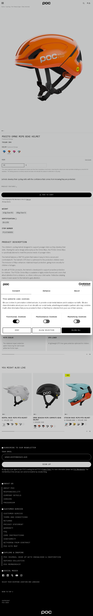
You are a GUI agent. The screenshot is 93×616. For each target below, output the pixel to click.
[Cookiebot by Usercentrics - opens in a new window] (80, 284)
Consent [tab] (16, 291)
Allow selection (46, 330)
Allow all (76, 330)
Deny (17, 330)
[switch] (46, 321)
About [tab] (77, 291)
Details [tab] (46, 291)
